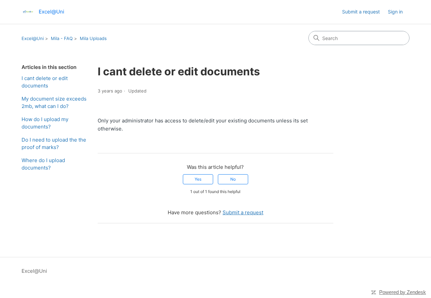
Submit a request (361, 11)
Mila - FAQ (62, 38)
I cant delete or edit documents (45, 82)
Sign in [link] (395, 11)
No (233, 179)
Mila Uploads (93, 38)
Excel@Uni (33, 38)
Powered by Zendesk (402, 292)
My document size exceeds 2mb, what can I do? (54, 103)
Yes (198, 179)
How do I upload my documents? (45, 123)
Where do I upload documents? (43, 164)
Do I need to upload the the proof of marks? (54, 144)
